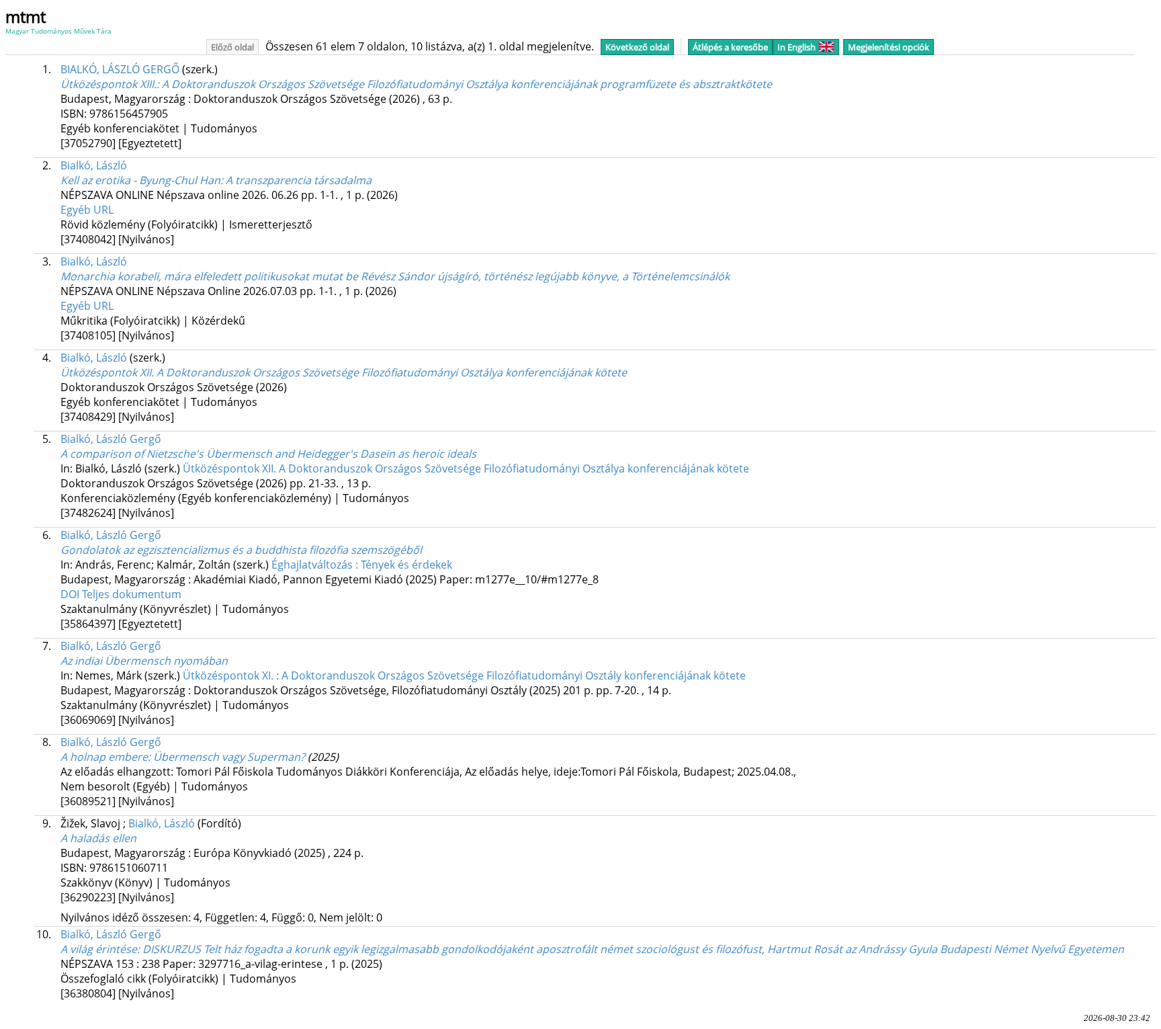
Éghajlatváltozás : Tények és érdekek (361, 564)
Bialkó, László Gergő (110, 438)
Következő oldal (637, 47)
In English (796, 47)
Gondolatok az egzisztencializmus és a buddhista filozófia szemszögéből (241, 549)
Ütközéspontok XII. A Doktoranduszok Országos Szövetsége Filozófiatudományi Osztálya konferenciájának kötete (343, 372)
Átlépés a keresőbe (730, 47)
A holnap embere (182, 756)
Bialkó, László (93, 165)
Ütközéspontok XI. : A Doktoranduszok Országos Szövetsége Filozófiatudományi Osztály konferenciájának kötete (464, 675)
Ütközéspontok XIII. (416, 84)
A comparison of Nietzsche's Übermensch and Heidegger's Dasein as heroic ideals (268, 453)
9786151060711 (128, 867)
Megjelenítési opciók (888, 47)
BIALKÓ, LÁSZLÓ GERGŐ (119, 69)
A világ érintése (592, 949)
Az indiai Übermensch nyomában (144, 660)
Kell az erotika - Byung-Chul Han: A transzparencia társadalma (216, 180)
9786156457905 (128, 113)
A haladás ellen (98, 838)
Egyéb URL (87, 209)
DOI (71, 594)
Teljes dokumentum (131, 594)
